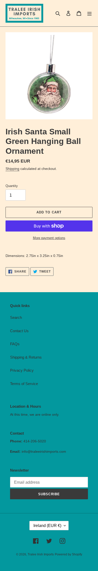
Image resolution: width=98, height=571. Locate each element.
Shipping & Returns (26, 357)
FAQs (15, 344)
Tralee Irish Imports (41, 554)
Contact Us (19, 331)
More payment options (49, 238)
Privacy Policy (22, 370)
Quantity (12, 186)
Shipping (12, 169)
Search (16, 317)
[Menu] (89, 13)
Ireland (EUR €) (47, 525)
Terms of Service (24, 384)
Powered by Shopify (68, 554)
